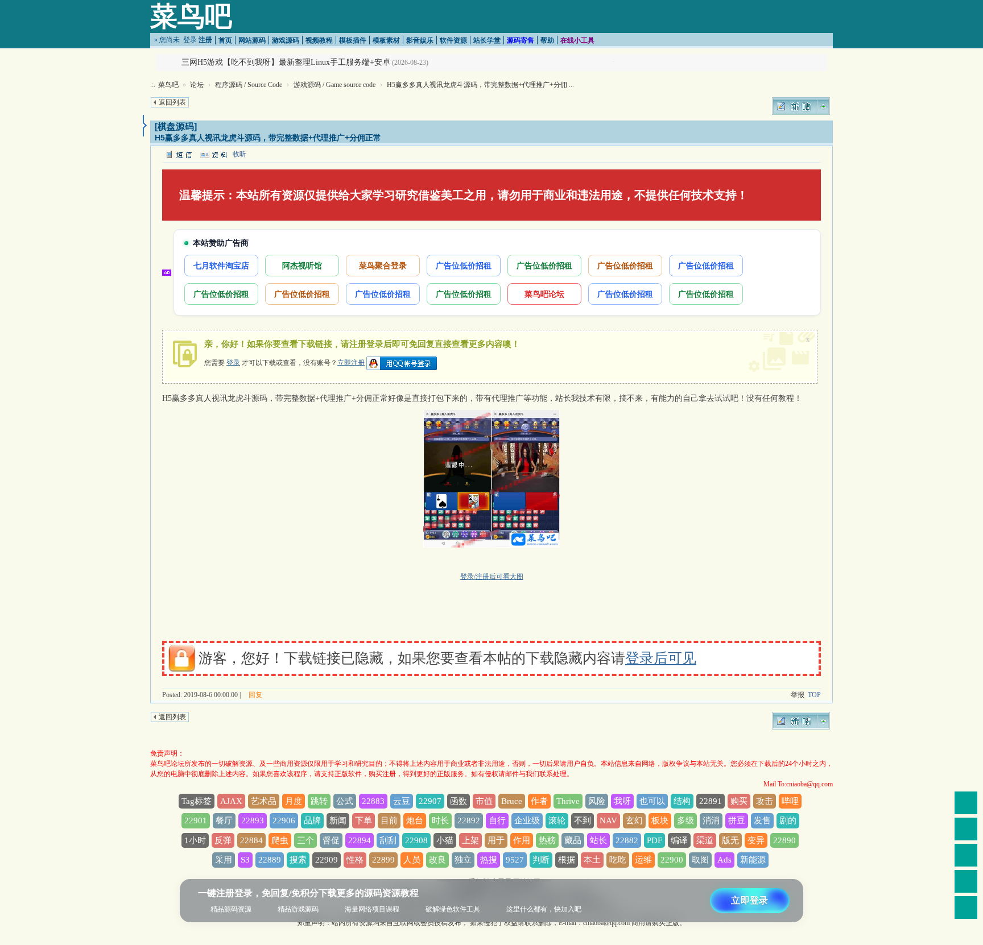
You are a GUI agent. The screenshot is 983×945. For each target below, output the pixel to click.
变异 (756, 840)
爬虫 (279, 840)
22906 (283, 820)
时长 (440, 820)
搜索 (298, 859)
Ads (724, 859)
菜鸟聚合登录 (383, 265)
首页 (225, 40)
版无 (730, 840)
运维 (643, 859)
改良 (437, 859)
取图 (700, 859)
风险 (596, 801)
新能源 (753, 859)
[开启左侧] (145, 125)
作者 (539, 801)
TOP (814, 695)
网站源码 (252, 40)
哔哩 (790, 801)
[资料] (213, 154)
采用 (223, 859)
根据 (566, 859)
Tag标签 (196, 801)
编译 (679, 840)
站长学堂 (487, 40)
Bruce (511, 801)
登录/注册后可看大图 (491, 577)
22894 (359, 840)
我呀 (622, 801)
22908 (416, 840)
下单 (363, 820)
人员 (411, 859)
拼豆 (736, 820)
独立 (463, 859)
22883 (373, 801)
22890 (784, 840)
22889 (269, 859)
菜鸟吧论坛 (544, 294)
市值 (484, 801)
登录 (190, 40)
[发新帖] (801, 106)
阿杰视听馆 (302, 265)
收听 (239, 154)
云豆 (401, 801)
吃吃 (617, 859)
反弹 (223, 840)
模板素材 (386, 40)
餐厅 (224, 820)
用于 (496, 840)
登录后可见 (660, 658)
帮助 (547, 40)
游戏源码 (285, 40)
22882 (627, 840)
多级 (685, 820)
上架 (470, 840)
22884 (251, 840)
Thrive (568, 801)
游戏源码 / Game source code (334, 85)
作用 (521, 840)
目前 (389, 820)
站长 (598, 840)
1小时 (195, 840)
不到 (582, 820)
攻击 (764, 801)
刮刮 (387, 840)
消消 (711, 820)
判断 (541, 859)
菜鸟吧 (191, 16)
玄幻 (634, 820)
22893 (252, 820)
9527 (515, 859)
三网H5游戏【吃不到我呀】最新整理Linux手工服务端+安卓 (285, 62)
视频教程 (319, 40)
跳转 (319, 801)
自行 (497, 820)
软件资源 (453, 40)
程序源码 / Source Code (248, 85)
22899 (383, 859)
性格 (355, 859)
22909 (326, 859)
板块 (659, 820)
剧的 (787, 820)
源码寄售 (520, 40)
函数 (458, 801)
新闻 (337, 820)
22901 (195, 820)
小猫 (444, 840)
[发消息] (178, 154)
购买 (738, 801)
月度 (293, 801)
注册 (205, 40)
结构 (682, 801)
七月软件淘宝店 (221, 265)
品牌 (312, 820)
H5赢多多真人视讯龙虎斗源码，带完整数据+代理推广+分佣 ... (480, 85)
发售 (762, 820)
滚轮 (556, 820)
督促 (331, 840)
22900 (671, 859)
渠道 (704, 840)
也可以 (652, 801)
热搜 (488, 859)
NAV (608, 820)
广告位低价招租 (463, 265)
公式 (344, 801)
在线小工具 (577, 40)
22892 (468, 820)
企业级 (527, 820)
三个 (305, 840)
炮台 (414, 820)
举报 (797, 695)
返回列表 (172, 102)
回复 (255, 695)
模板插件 (352, 40)
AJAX (231, 801)
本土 (592, 859)
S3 (245, 859)
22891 (710, 801)
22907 (430, 801)
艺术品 (263, 801)
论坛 (197, 85)
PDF (654, 840)
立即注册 (351, 362)
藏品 (572, 840)
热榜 (547, 840)
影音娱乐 (419, 40)
